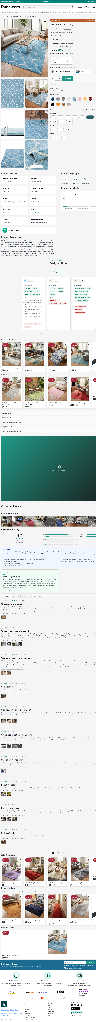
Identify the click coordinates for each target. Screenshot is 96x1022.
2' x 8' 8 (60, 129)
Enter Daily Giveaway (30, 1017)
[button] (45, 21)
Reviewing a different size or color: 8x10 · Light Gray (13, 640)
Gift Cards (27, 1004)
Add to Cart (67, 78)
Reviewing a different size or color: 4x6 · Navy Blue (13, 767)
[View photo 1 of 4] (3, 644)
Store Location (28, 1007)
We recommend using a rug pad (69, 67)
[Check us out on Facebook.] (72, 1005)
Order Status (91, 1)
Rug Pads (54, 12)
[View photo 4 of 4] (19, 644)
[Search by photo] (23, 7)
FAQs (49, 1005)
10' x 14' (69, 121)
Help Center (51, 1007)
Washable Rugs (22, 12)
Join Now (91, 962)
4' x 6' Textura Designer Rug (9, 920)
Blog (26, 1005)
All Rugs (3, 12)
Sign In (81, 7)
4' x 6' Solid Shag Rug (8, 883)
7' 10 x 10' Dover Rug (53, 368)
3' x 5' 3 (60, 117)
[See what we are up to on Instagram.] (75, 1005)
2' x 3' (53, 117)
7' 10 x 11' (54, 121)
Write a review (67, 29)
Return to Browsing (6, 16)
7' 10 (64, 137)
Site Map (27, 1009)
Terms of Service (77, 968)
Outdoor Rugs (39, 12)
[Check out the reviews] (77, 1014)
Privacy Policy (67, 968)
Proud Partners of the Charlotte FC (33, 1002)
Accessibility (51, 1013)
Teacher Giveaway (29, 1019)
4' (52, 137)
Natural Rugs (30, 12)
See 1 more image (37, 167)
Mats (59, 12)
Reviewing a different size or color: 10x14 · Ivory (12, 669)
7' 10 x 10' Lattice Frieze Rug (10, 368)
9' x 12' (62, 121)
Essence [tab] (12, 891)
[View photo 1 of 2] (3, 672)
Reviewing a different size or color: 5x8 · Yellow (12, 790)
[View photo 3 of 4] (14, 644)
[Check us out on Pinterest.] (81, 1005)
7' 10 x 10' (90, 117)
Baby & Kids (47, 12)
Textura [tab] (4, 891)
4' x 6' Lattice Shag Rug (76, 883)
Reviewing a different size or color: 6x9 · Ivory (12, 717)
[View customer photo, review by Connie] (6, 521)
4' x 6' (67, 117)
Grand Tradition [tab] (39, 891)
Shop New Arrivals (48, 1)
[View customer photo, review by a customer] (17, 521)
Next (68, 852)
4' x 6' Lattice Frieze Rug (54, 403)
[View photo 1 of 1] (3, 617)
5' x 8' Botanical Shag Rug (55, 883)
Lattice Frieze (22, 16)
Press (49, 1015)
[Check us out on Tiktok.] (78, 1005)
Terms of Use (5, 1010)
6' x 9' (82, 117)
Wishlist (89, 7)
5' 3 (58, 137)
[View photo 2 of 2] (9, 672)
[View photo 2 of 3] (9, 721)
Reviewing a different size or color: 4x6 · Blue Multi (13, 815)
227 (63, 852)
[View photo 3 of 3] (14, 721)
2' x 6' (53, 129)
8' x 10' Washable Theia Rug (32, 368)
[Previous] (3, 357)
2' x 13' (68, 129)
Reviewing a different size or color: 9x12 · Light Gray (15, 587)
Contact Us (50, 1002)
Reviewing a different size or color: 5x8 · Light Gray (13, 742)
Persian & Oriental (12, 12)
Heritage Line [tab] (21, 891)
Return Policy (51, 1011)
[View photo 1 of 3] (3, 721)
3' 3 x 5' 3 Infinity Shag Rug (32, 883)
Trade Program (28, 1015)
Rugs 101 (50, 1009)
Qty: (53, 78)
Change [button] (61, 90)
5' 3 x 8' (75, 117)
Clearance (92, 12)
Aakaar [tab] (30, 891)
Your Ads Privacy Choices (9, 1013)
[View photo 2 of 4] (9, 644)
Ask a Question (55, 85)
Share (65, 85)
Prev (50, 852)
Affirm (26, 1011)
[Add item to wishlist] (20, 344)
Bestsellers (27, 1013)
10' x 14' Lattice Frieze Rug (77, 403)
